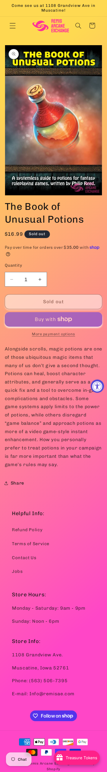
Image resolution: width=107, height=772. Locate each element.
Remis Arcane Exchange (49, 763)
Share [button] (17, 483)
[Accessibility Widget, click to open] (97, 386)
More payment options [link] (53, 334)
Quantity (13, 265)
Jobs (17, 571)
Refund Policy (27, 529)
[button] (12, 25)
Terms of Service (30, 543)
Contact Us (24, 557)
